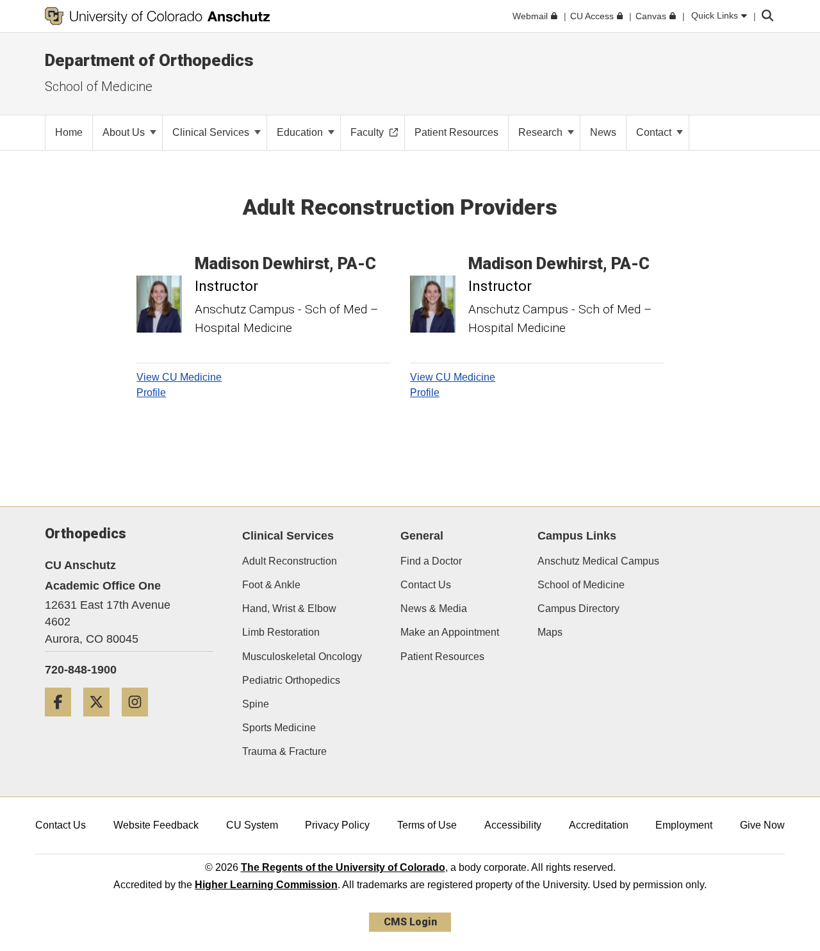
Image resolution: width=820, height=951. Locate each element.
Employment (683, 825)
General (421, 535)
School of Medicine (581, 584)
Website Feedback (156, 825)
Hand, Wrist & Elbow (289, 608)
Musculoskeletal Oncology (302, 656)
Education (301, 132)
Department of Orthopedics (149, 60)
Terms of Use (427, 825)
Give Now (762, 825)
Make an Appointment (449, 632)
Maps (549, 632)
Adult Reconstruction (289, 561)
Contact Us (425, 584)
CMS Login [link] (410, 922)
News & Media (433, 608)
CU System (252, 825)
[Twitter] (101, 721)
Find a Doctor (431, 561)
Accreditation (598, 825)
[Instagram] (140, 721)
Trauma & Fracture (284, 751)
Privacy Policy (337, 825)
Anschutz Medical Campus (598, 561)
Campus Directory (578, 608)
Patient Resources (442, 656)
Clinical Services (212, 132)
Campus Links (576, 535)
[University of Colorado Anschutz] (157, 16)
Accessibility (512, 825)
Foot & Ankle (271, 584)
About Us (124, 132)
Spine (255, 704)
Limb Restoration (281, 632)
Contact (655, 132)
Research (541, 132)
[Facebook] (63, 721)
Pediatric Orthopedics (291, 680)
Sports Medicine (279, 727)
